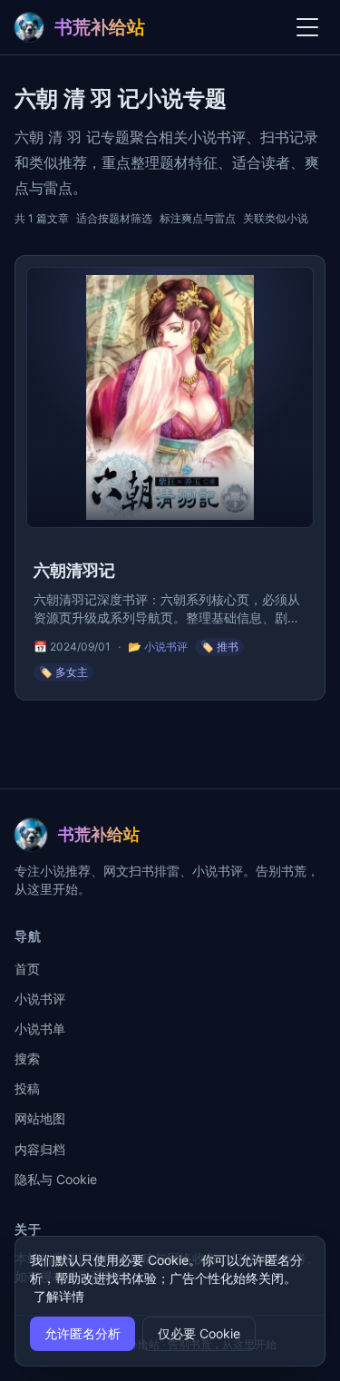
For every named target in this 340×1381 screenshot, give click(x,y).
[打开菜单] (307, 27)
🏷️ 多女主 (63, 672)
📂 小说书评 (158, 646)
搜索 (27, 1058)
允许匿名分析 (82, 1333)
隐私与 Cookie (56, 1179)
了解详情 (59, 1296)
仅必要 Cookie (199, 1333)
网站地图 (40, 1118)
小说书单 (40, 1028)
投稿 (27, 1088)
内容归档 (40, 1149)
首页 (27, 968)
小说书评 (40, 998)
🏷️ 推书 (219, 646)
